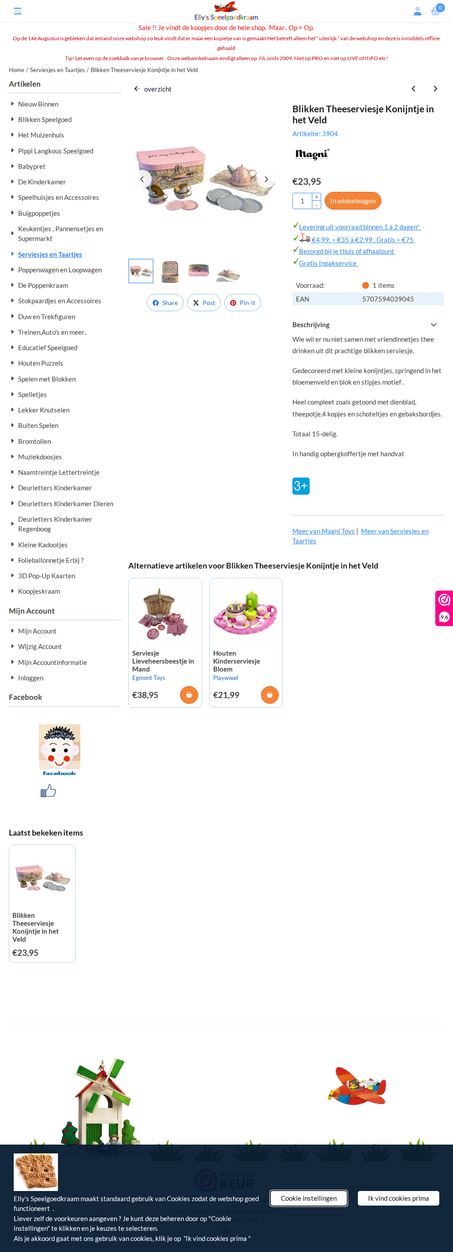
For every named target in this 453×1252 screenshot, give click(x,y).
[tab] (368, 324)
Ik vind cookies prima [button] (398, 1198)
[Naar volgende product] (435, 89)
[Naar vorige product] (414, 89)
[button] (18, 11)
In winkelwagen (353, 201)
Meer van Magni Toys (323, 531)
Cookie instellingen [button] (309, 1198)
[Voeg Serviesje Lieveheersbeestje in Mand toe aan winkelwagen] (189, 695)
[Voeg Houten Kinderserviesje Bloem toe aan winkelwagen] (270, 695)
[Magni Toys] (312, 159)
